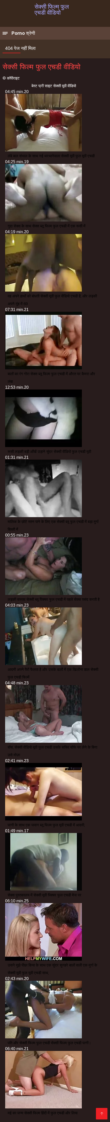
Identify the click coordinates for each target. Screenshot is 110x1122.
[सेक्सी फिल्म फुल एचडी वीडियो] (101, 1113)
